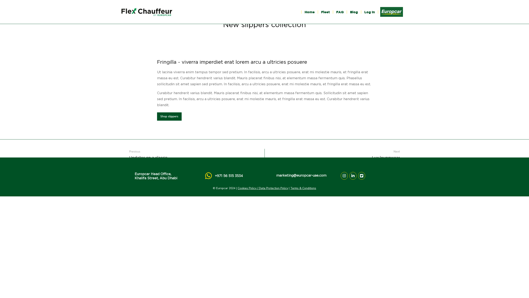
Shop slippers (169, 116)
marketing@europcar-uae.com (301, 175)
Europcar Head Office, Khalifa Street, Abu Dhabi (156, 176)
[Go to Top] (520, 289)
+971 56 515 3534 (229, 176)
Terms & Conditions (303, 188)
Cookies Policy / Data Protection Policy (263, 188)
